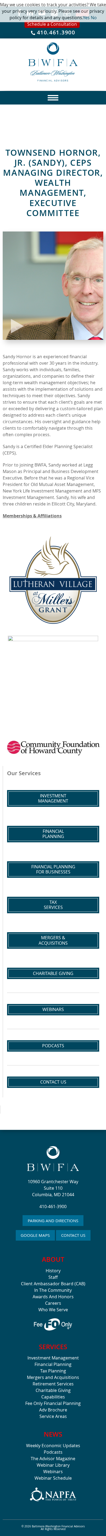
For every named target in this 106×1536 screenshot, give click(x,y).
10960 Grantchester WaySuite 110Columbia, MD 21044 (53, 1188)
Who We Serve (53, 1310)
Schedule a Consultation (52, 24)
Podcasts (53, 1046)
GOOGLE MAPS (35, 1235)
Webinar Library (53, 1465)
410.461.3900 (55, 33)
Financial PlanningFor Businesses (53, 869)
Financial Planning (53, 1364)
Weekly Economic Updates (53, 1446)
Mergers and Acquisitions (53, 1377)
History (53, 1271)
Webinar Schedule (53, 1478)
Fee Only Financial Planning (53, 1403)
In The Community (53, 1290)
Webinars (53, 1009)
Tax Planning (53, 1371)
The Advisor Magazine (53, 1459)
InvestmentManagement (53, 798)
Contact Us (53, 1082)
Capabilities (53, 1397)
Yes (86, 18)
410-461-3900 (53, 1206)
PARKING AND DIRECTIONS (53, 1220)
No (94, 18)
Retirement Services (53, 1384)
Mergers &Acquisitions (53, 940)
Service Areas (53, 1416)
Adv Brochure (53, 1410)
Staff (53, 1277)
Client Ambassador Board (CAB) (53, 1284)
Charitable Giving (53, 973)
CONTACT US (73, 1235)
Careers (53, 1303)
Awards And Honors (53, 1297)
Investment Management (53, 1358)
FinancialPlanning (53, 833)
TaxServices (53, 904)
